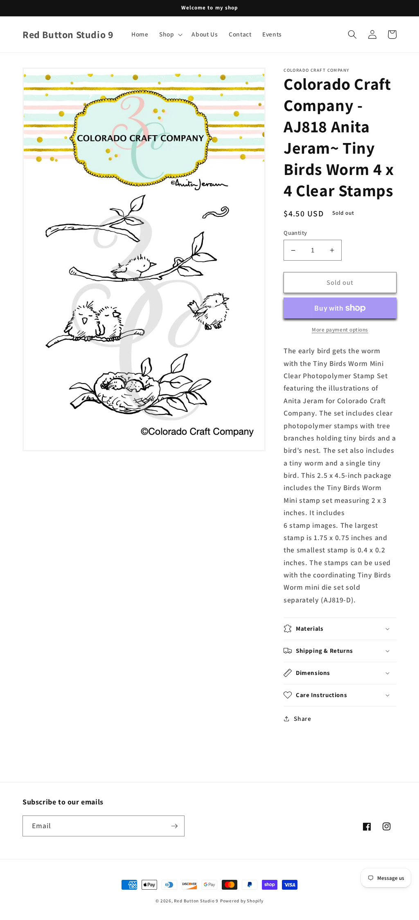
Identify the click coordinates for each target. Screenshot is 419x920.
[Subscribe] (174, 826)
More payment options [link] (340, 329)
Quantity (295, 232)
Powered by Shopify (242, 901)
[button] (170, 34)
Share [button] (302, 718)
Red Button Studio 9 (196, 901)
